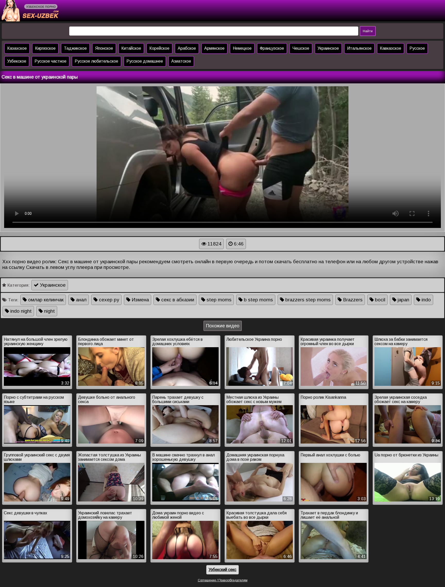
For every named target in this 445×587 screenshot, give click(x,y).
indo (425, 299)
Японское (104, 48)
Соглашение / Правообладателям (222, 580)
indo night (20, 311)
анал (81, 299)
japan (402, 299)
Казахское (17, 48)
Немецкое (242, 48)
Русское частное (50, 61)
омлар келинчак (45, 299)
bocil (379, 299)
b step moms (258, 299)
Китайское (131, 48)
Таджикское (75, 48)
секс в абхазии (177, 299)
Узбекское (16, 61)
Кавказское (390, 48)
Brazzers (352, 299)
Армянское (214, 48)
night (49, 311)
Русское (417, 48)
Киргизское (45, 48)
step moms (218, 299)
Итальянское (359, 48)
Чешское (300, 48)
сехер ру (108, 299)
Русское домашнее (144, 61)
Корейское (159, 48)
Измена (139, 299)
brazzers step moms (307, 299)
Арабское (187, 48)
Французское (272, 48)
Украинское (328, 48)
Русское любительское (96, 61)
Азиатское (181, 61)
